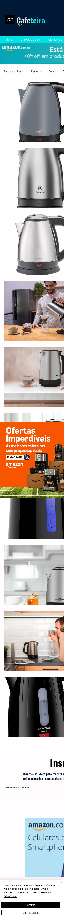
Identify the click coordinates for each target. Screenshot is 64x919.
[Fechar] (59, 884)
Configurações (31, 912)
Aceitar (31, 905)
